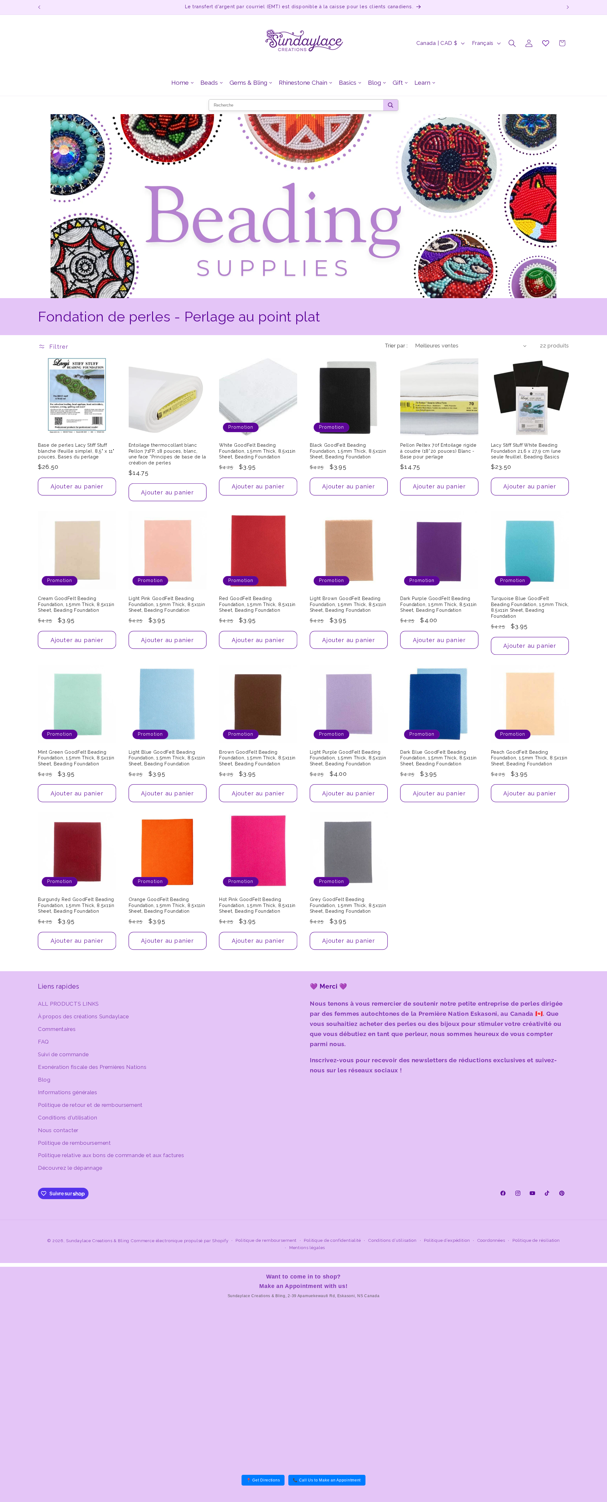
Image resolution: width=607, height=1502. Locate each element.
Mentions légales (307, 1247)
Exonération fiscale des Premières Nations (92, 1067)
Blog (44, 1079)
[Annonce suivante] (568, 7)
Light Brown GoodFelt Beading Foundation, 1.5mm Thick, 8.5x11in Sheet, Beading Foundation (348, 604)
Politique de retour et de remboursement (90, 1105)
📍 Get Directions (263, 1480)
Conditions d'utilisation (67, 1117)
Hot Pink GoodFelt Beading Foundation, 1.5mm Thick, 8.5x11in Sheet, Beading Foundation (257, 905)
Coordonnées (491, 1240)
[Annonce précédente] (39, 7)
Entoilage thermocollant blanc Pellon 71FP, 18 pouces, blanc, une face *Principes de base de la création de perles (167, 454)
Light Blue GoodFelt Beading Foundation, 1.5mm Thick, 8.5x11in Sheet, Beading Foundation (167, 758)
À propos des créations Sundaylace (83, 1016)
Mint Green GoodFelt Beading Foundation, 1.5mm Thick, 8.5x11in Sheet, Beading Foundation (76, 758)
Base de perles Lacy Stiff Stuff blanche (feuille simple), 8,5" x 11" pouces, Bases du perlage (76, 451)
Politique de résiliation (536, 1240)
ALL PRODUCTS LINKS (68, 1004)
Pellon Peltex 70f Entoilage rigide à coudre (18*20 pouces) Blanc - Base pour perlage (438, 451)
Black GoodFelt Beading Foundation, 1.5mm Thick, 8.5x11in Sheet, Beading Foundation (348, 451)
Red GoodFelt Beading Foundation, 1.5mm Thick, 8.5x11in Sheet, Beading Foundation (257, 604)
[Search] (390, 105)
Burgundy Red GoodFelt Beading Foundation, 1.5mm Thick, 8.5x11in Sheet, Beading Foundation (76, 905)
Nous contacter (58, 1130)
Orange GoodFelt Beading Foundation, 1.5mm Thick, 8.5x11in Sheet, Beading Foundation (167, 905)
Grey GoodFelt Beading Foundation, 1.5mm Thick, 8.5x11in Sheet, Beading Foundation (348, 905)
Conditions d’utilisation (392, 1240)
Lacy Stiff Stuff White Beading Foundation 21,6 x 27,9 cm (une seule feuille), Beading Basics (526, 451)
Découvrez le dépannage (70, 1168)
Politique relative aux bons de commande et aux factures (111, 1155)
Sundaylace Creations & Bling (98, 1240)
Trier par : (396, 345)
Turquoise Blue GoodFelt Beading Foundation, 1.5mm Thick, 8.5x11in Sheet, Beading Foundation (530, 607)
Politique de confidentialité (332, 1240)
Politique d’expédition (447, 1240)
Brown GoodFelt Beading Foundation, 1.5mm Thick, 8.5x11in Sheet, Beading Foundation (257, 758)
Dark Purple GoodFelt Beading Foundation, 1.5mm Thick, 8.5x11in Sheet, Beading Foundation (438, 604)
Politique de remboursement (74, 1143)
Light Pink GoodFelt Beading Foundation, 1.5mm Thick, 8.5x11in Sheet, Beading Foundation (167, 604)
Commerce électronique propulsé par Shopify (179, 1240)
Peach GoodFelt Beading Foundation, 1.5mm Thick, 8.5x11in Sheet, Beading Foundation (529, 758)
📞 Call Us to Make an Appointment (327, 1480)
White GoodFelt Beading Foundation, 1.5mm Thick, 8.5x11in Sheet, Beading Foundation (257, 451)
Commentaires (57, 1029)
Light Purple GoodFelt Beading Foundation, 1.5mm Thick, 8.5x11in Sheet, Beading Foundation (348, 758)
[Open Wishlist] (545, 43)
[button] (512, 43)
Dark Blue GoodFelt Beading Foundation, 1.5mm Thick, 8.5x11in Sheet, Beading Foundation (438, 758)
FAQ (43, 1042)
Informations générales (67, 1092)
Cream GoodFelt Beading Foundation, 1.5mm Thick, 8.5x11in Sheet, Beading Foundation (76, 604)
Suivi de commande (63, 1054)
